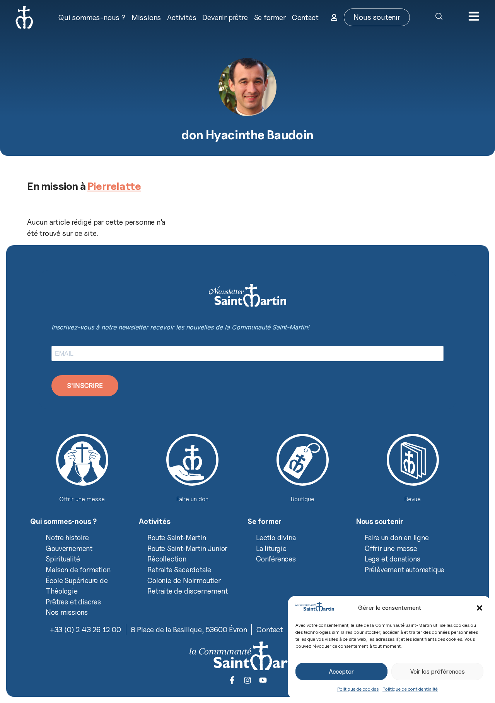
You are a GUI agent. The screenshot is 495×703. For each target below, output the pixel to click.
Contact (305, 17)
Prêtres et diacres (73, 601)
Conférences (276, 559)
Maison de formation (78, 569)
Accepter (341, 671)
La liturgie (271, 548)
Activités (181, 17)
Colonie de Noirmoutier (184, 580)
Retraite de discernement (187, 591)
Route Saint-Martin (176, 537)
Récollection (166, 559)
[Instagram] (247, 680)
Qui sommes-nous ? (91, 17)
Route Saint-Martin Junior (187, 548)
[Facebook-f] (232, 680)
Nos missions (67, 612)
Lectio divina (275, 537)
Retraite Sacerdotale (179, 569)
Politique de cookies (358, 689)
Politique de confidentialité (410, 689)
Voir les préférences (437, 671)
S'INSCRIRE (85, 385)
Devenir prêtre (225, 17)
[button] (479, 608)
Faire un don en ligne (397, 537)
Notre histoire (67, 537)
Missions (146, 17)
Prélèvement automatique (404, 569)
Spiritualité (63, 559)
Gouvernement (69, 548)
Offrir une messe (391, 548)
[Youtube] (263, 680)
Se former (270, 17)
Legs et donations (392, 559)
